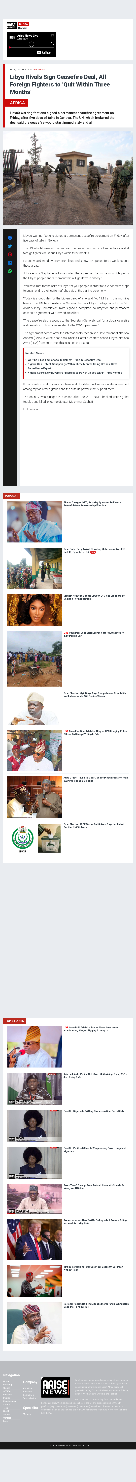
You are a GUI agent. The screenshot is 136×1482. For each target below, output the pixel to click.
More (5, 1421)
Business (7, 1394)
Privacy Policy (29, 1398)
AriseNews (39, 70)
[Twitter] (25, 480)
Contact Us (28, 1395)
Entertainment (9, 1401)
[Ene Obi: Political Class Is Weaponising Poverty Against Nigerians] (34, 1147)
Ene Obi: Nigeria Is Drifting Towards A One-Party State (94, 1111)
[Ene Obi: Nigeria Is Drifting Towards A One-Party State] (34, 1110)
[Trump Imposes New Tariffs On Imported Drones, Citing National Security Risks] (34, 1219)
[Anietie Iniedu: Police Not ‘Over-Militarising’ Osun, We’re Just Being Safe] (34, 1073)
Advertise (27, 1391)
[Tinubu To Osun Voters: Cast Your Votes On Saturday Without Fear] (34, 1266)
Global (6, 1388)
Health (6, 1411)
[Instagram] (26, 480)
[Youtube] (30, 480)
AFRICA (17, 103)
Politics (6, 1398)
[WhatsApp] (28, 480)
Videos (6, 1414)
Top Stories (14, 1021)
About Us (27, 1388)
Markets (27, 1414)
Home (6, 1381)
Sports (6, 1404)
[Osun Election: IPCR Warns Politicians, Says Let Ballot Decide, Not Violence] (34, 823)
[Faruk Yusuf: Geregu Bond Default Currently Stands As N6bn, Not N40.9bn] (34, 1185)
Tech (5, 1408)
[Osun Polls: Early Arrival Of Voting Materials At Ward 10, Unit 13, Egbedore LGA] (34, 548)
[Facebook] (23, 480)
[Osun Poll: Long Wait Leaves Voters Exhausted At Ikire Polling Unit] (34, 632)
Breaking (7, 1384)
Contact (7, 1418)
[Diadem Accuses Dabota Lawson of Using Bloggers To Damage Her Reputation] (34, 595)
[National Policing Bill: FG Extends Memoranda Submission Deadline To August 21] (34, 1303)
